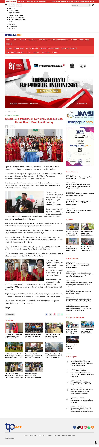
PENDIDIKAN (43, 40)
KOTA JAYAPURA (32, 48)
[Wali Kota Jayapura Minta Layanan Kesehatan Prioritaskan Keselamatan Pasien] (54, 328)
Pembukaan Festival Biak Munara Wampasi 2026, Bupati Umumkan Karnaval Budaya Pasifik (72, 346)
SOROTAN (36, 52)
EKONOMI (23, 40)
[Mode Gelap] (93, 5)
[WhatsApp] (88, 427)
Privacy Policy (42, 435)
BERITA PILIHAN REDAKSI (14, 52)
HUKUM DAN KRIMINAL (69, 48)
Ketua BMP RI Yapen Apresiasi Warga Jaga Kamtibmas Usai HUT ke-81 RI (79, 177)
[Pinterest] (81, 427)
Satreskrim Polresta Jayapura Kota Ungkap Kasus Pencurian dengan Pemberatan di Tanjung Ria (79, 284)
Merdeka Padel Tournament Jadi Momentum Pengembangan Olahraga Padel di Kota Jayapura (82, 363)
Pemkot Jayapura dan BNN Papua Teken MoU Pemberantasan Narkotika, (33, 375)
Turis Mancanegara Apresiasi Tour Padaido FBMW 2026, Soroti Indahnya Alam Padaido (87, 331)
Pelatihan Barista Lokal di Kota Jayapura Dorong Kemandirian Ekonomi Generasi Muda (86, 248)
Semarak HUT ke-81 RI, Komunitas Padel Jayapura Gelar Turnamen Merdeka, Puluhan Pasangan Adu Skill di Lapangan (82, 373)
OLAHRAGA (33, 40)
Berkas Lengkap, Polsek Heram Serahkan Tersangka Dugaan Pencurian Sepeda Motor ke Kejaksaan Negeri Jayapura (80, 274)
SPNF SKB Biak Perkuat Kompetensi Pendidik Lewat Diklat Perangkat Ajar (80, 194)
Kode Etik (33, 435)
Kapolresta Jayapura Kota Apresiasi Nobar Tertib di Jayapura (33, 336)
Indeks (19, 5)
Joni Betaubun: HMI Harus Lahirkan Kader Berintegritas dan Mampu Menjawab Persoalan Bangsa (82, 391)
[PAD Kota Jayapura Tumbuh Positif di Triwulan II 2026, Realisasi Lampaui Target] (72, 226)
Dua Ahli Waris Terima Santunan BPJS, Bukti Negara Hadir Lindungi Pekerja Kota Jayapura (14, 375)
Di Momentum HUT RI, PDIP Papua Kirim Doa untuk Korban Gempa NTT (14, 336)
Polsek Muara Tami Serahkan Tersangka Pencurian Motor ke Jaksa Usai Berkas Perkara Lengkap (78, 202)
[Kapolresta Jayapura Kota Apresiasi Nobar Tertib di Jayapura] (34, 328)
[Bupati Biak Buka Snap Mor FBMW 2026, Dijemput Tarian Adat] (72, 324)
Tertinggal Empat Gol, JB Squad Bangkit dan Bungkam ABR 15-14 (79, 211)
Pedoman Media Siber (68, 435)
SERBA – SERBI (84, 40)
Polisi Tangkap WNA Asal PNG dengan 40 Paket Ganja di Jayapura (78, 292)
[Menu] (6, 5)
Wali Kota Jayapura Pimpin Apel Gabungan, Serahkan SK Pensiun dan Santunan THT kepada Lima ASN (14, 356)
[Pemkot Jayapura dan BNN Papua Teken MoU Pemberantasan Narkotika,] (34, 367)
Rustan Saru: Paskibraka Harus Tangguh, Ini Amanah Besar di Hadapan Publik (33, 355)
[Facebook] (74, 427)
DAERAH (9, 48)
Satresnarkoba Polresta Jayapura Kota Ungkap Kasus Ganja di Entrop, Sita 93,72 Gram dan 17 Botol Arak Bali (79, 308)
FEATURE (74, 40)
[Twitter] (78, 427)
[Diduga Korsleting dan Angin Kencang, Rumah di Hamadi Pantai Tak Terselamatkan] (54, 347)
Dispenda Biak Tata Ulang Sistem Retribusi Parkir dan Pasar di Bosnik (87, 233)
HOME (8, 40)
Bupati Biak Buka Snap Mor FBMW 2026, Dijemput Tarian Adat (71, 331)
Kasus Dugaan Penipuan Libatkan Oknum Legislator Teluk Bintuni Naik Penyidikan (78, 300)
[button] (89, 5)
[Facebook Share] (46, 314)
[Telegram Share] (58, 314)
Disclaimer (57, 435)
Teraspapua (12, 125)
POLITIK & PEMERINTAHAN (59, 40)
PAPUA (15, 40)
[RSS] (92, 427)
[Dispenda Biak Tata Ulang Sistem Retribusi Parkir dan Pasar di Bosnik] (87, 226)
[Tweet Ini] (50, 314)
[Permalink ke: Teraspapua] (6, 126)
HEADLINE (55, 52)
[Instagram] (85, 427)
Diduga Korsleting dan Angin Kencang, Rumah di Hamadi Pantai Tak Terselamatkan (54, 355)
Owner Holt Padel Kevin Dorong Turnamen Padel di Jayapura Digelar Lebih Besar (82, 400)
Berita (7, 115)
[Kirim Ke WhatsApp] (62, 314)
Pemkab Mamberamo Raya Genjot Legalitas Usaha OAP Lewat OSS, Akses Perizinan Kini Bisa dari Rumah (72, 248)
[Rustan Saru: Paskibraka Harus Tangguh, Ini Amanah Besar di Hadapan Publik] (34, 347)
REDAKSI (9, 44)
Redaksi (12, 5)
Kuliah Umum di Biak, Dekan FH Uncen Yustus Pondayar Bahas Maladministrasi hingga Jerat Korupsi (78, 186)
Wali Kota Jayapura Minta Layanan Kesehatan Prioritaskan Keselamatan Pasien (53, 336)
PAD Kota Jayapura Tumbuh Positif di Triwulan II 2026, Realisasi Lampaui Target (72, 233)
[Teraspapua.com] (13, 35)
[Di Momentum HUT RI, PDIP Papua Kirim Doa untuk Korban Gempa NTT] (14, 328)
